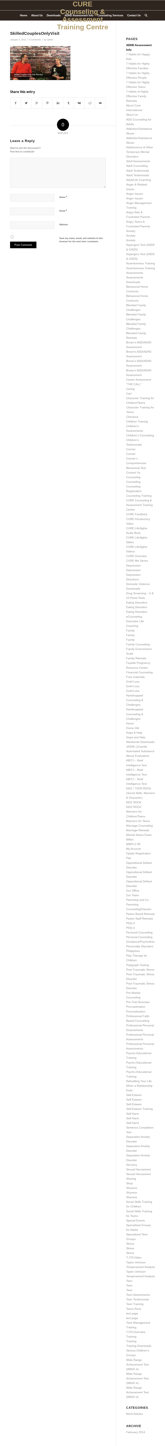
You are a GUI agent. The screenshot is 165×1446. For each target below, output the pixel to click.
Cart (129, 393)
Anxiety (130, 231)
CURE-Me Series (137, 560)
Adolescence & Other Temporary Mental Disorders (139, 152)
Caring (130, 388)
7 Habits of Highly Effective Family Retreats (137, 96)
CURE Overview (136, 556)
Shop (129, 1183)
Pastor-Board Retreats (140, 914)
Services (131, 1164)
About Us (132, 114)
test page (132, 1313)
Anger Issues (134, 193)
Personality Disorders (139, 946)
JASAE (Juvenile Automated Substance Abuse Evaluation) (140, 751)
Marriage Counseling (139, 825)
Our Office (132, 890)
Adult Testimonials (137, 170)
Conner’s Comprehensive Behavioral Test (136, 463)
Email (63, 210)
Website (63, 224)
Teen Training (134, 1304)
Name (63, 197)
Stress (130, 1243)
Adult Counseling (137, 165)
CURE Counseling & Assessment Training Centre (139, 505)
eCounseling (134, 616)
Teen (129, 1280)
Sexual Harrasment (138, 1169)
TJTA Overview (135, 1332)
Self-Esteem (134, 1095)
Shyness (131, 1188)
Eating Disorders (136, 602)
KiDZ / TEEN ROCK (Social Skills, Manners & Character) (140, 793)
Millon (130, 839)
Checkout (132, 416)
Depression (133, 565)
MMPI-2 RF (133, 844)
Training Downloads (138, 1345)
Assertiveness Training (140, 263)
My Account (133, 848)
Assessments (134, 272)
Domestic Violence (138, 584)
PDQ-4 (130, 923)
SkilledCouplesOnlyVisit (34, 33)
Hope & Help (134, 732)
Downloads (133, 588)
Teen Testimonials (137, 1299)
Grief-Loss (132, 681)
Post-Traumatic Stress (140, 969)
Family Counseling (138, 644)
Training (131, 1336)
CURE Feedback (136, 514)
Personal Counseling (139, 932)
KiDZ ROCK (133, 802)
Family (130, 630)
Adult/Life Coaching (138, 179)
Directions (132, 579)
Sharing (131, 1178)
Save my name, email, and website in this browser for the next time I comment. (81, 240)
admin (50, 39)
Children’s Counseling (140, 435)
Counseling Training (139, 495)
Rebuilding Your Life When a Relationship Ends (139, 1085)
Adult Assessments (138, 161)
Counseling (133, 477)
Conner (131, 449)
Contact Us (133, 472)
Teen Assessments (138, 1294)
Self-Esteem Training (139, 1108)
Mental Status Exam (139, 834)
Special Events (135, 1220)
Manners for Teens (138, 821)
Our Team (132, 895)
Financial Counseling (139, 672)
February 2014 (135, 1432)
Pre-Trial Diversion (138, 1002)
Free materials (135, 677)
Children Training (137, 421)
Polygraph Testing (137, 965)
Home (130, 723)
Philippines (133, 951)
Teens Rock (133, 1308)
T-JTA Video (133, 1257)
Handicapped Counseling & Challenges (134, 700)
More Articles (134, 1413)
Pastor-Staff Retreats (139, 918)
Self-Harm (132, 1113)
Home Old (132, 728)
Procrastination (135, 1006)
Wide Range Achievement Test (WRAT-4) (137, 1364)
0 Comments (35, 39)
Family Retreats (136, 658)
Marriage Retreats (137, 830)
